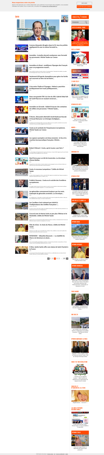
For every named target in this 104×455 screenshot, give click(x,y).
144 (64, 258)
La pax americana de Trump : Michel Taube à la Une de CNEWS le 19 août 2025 (80, 426)
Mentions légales (50, 454)
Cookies (66, 454)
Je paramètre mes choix (84, 9)
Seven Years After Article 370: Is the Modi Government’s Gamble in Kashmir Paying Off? (80, 238)
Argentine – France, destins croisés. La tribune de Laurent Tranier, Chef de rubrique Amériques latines (80, 355)
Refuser (84, 3)
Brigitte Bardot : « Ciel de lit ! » (80, 402)
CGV (54, 454)
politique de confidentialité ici (49, 6)
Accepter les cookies (84, 6)
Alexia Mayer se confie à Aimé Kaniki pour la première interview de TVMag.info (80, 44)
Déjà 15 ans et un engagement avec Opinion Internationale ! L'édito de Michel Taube (80, 98)
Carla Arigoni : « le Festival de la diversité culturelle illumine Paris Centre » (80, 308)
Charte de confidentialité (60, 454)
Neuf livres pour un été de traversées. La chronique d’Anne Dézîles (80, 121)
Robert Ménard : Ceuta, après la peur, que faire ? (46, 148)
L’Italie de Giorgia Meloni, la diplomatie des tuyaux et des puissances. (80, 449)
